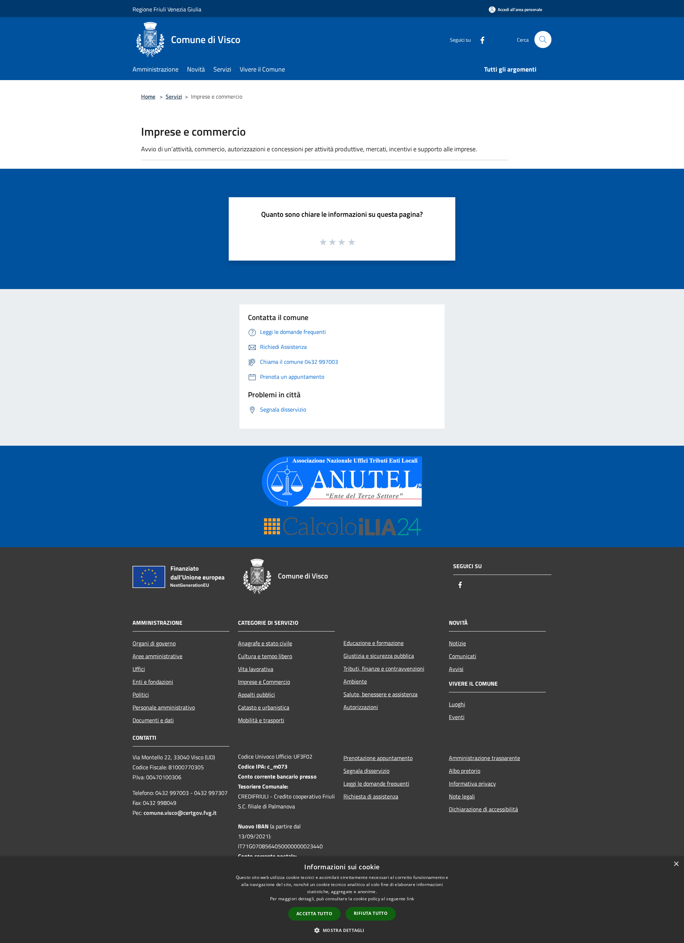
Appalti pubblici (256, 694)
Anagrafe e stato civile (265, 643)
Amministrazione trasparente (484, 758)
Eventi (457, 717)
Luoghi (457, 704)
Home (148, 96)
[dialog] (342, 899)
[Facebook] (479, 39)
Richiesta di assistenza (370, 796)
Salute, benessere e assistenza (380, 694)
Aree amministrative (157, 656)
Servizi (174, 96)
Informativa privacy (472, 783)
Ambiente (355, 681)
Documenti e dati (153, 720)
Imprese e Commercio (264, 681)
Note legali (462, 796)
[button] (342, 930)
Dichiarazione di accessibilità (483, 809)
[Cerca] (542, 39)
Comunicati (462, 656)
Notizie (457, 643)
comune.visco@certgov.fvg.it (180, 812)
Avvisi (456, 669)
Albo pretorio (464, 770)
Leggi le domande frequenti (376, 783)
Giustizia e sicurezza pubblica (378, 655)
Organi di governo (154, 643)
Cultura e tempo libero (265, 656)
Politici (141, 694)
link (410, 899)
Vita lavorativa (255, 669)
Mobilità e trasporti (261, 720)
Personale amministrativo (164, 707)
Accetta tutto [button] (314, 914)
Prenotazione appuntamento (378, 758)
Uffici (139, 669)
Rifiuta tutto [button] (371, 913)
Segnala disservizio (366, 770)
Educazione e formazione (373, 643)
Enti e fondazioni (153, 681)
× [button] (676, 864)
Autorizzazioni (360, 707)
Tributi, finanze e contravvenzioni (383, 668)
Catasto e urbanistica (263, 707)
